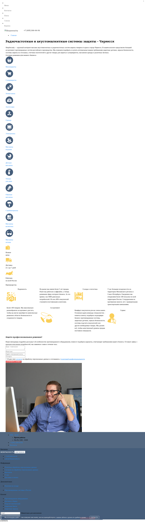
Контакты (13, 445)
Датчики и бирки (11, 501)
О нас (7, 475)
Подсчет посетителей (12, 504)
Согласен (94, 517)
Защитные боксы (11, 506)
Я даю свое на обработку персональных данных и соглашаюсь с (46, 359)
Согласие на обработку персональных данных (21, 470)
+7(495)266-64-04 (11, 456)
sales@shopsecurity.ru (12, 459)
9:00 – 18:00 (14, 435)
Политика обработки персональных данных (21, 467)
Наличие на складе (11, 486)
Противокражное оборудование (16, 499)
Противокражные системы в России (18, 490)
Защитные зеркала (11, 509)
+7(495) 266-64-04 (16, 442)
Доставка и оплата (11, 477)
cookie (17, 517)
